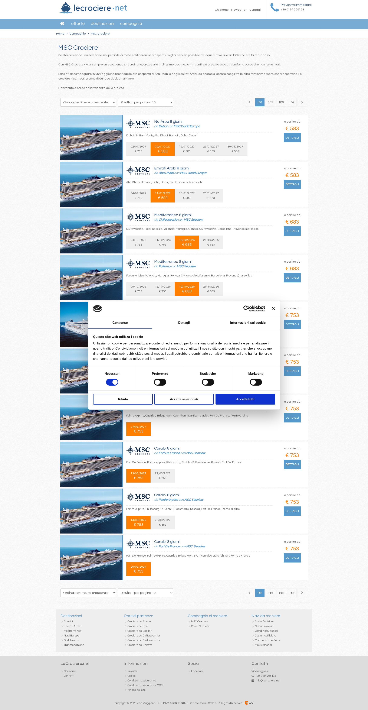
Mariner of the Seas (267, 640)
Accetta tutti (245, 399)
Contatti (255, 9)
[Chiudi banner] (273, 308)
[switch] (160, 382)
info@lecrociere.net (268, 680)
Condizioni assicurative (142, 680)
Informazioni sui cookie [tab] (247, 322)
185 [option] (270, 102)
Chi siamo (222, 9)
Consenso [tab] (120, 322)
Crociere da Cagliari (140, 630)
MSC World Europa (187, 126)
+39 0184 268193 (265, 675)
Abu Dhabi (166, 173)
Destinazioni (102, 24)
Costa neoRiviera (265, 635)
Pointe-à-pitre (168, 499)
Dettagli (292, 137)
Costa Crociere (200, 626)
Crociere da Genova (140, 644)
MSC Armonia (263, 644)
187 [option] (291, 102)
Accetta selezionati (184, 399)
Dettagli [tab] (184, 322)
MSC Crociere (199, 621)
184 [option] (259, 102)
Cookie (132, 675)
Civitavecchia (168, 219)
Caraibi (68, 621)
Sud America (72, 640)
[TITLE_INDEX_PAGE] (93, 12)
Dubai (163, 126)
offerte (78, 24)
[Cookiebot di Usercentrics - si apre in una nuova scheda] (246, 308)
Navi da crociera (266, 616)
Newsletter (239, 9)
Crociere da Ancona (140, 621)
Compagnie (131, 24)
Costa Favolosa (264, 626)
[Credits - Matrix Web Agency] (249, 703)
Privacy (132, 671)
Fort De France (169, 453)
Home (60, 33)
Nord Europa (71, 635)
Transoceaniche (74, 644)
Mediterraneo (72, 630)
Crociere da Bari (138, 626)
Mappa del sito (136, 689)
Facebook (197, 671)
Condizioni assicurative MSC (145, 685)
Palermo (164, 266)
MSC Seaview (193, 219)
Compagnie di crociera (207, 616)
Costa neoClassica (266, 630)
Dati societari (197, 703)
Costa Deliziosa (264, 621)
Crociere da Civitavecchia (144, 635)
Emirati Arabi (72, 626)
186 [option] (281, 102)
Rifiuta (123, 399)
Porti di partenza (138, 616)
